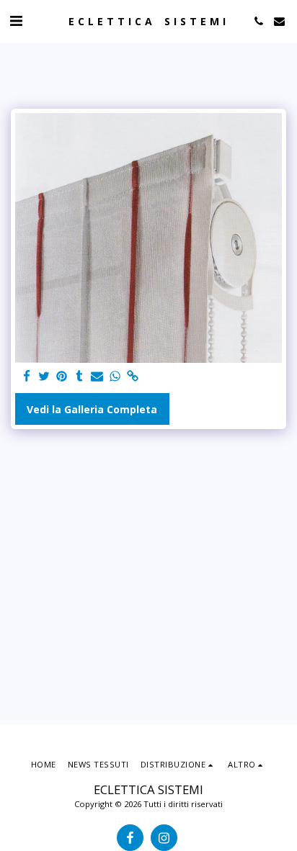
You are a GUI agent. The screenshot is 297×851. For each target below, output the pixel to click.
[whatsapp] (115, 376)
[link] (132, 376)
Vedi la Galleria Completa (92, 409)
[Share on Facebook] (26, 376)
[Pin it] (62, 376)
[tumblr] (80, 376)
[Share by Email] (97, 376)
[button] (16, 20)
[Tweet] (44, 376)
